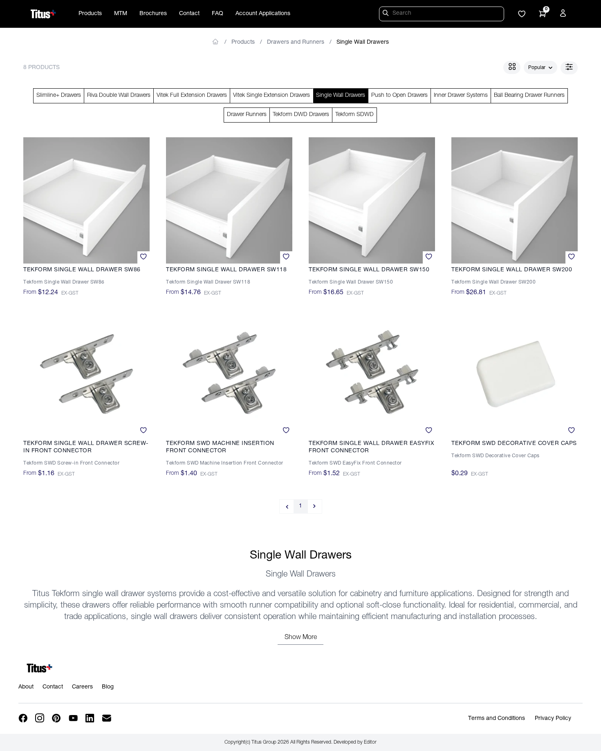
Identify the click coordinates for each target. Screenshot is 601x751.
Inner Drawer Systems (461, 95)
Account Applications (262, 14)
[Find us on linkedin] (90, 718)
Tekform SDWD (354, 115)
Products (90, 14)
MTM (120, 14)
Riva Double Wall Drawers (118, 95)
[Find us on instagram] (40, 718)
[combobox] (540, 68)
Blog (108, 687)
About (26, 687)
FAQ (217, 14)
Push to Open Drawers (399, 95)
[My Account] (564, 14)
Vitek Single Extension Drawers (271, 95)
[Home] (43, 14)
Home (215, 41)
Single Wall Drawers (362, 42)
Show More (301, 638)
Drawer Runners (247, 115)
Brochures (153, 14)
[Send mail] (107, 718)
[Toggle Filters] (569, 67)
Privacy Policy (553, 719)
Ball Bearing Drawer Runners (529, 95)
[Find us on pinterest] (57, 718)
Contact (189, 14)
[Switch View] (511, 67)
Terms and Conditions (496, 719)
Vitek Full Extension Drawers (192, 95)
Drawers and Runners (295, 42)
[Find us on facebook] (23, 718)
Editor (370, 742)
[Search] (387, 14)
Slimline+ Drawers (58, 95)
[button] (521, 14)
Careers (82, 687)
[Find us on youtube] (74, 718)
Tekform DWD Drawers (301, 115)
